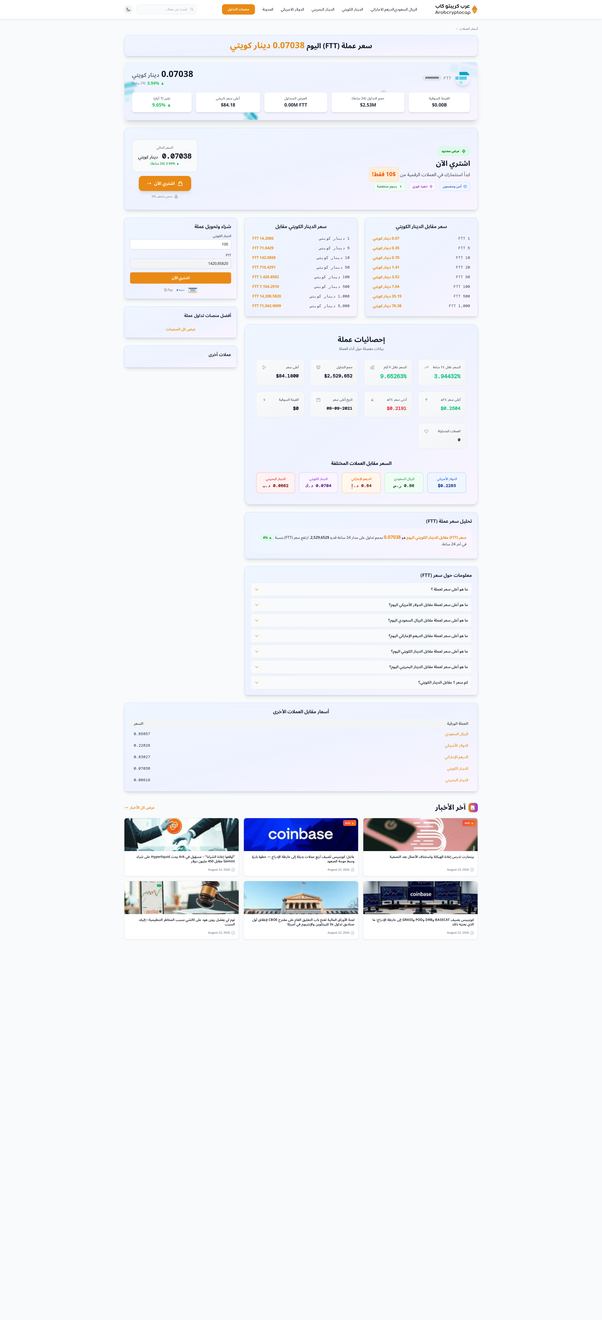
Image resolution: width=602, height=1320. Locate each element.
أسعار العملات (468, 28)
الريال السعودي (405, 9)
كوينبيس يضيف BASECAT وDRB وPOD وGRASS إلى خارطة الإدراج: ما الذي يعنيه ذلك (423, 922)
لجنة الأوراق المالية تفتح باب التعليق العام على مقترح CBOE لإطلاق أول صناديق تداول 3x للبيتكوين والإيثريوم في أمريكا (303, 922)
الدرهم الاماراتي (382, 9)
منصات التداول (238, 9)
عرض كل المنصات (181, 329)
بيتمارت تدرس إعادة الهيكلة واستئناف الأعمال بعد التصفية (432, 857)
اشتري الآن (164, 183)
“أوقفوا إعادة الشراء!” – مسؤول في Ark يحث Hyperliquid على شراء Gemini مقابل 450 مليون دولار (186, 859)
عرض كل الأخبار (142, 807)
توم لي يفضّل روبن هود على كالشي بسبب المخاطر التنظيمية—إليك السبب (187, 922)
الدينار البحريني (323, 9)
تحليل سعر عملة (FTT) (449, 521)
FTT (228, 255)
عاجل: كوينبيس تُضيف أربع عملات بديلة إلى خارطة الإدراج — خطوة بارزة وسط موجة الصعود (303, 859)
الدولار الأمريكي (456, 745)
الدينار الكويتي (352, 9)
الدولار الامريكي (292, 9)
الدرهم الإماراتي (456, 757)
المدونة (267, 9)
